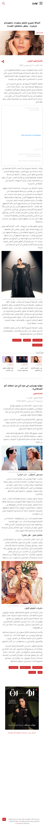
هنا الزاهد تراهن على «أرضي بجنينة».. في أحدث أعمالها (8, 370)
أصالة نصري (16, 340)
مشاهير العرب (37, 345)
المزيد (16, 823)
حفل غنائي (27, 340)
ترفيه (40, 672)
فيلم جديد (32, 672)
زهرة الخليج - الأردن (35, 398)
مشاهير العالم (37, 667)
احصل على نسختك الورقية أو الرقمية (22, 733)
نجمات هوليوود (25, 667)
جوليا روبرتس (13, 667)
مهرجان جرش (37, 340)
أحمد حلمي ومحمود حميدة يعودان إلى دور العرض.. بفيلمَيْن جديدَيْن (22, 370)
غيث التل (39, 65)
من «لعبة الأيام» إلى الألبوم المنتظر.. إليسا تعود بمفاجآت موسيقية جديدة (36, 370)
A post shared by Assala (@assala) (29, 161)
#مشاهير (39, 364)
